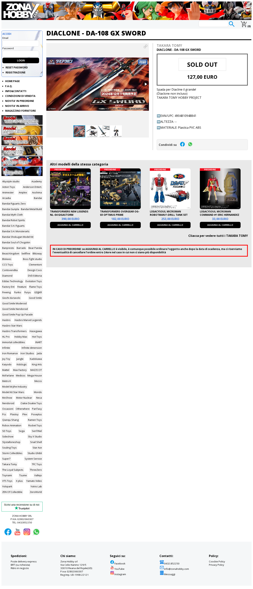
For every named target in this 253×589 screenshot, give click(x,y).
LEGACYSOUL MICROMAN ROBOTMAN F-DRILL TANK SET (169, 213)
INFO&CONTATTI (15, 91)
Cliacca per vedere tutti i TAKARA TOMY (218, 236)
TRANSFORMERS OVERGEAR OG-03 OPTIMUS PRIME (119, 213)
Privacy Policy (216, 564)
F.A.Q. (8, 86)
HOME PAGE (12, 81)
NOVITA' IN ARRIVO (17, 106)
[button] (146, 46)
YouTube (119, 569)
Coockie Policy (217, 561)
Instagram (120, 574)
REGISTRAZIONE (15, 72)
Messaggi (169, 574)
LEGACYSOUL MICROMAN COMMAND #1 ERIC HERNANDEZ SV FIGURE (219, 215)
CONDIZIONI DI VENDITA (20, 96)
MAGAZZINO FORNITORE (20, 110)
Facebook (119, 563)
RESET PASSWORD (17, 67)
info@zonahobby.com (176, 569)
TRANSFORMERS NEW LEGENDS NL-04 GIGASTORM (69, 213)
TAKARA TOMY (169, 45)
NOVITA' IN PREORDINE (19, 101)
